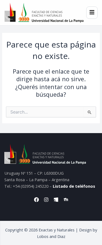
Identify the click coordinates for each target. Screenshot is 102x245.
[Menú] (92, 13)
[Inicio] (44, 13)
